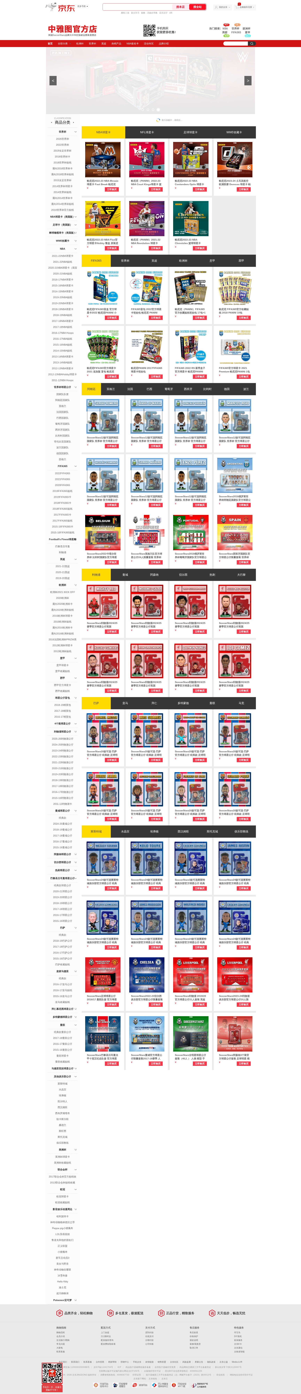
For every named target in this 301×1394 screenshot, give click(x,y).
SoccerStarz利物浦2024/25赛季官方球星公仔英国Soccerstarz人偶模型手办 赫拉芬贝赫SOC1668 (147, 684)
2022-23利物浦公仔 (62, 756)
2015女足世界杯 (62, 180)
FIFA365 (62, 466)
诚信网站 (141, 1385)
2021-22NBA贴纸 (62, 261)
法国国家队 (62, 412)
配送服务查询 (107, 1340)
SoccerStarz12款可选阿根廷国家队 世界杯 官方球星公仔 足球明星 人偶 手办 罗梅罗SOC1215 (102, 439)
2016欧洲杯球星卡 (62, 615)
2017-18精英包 (62, 710)
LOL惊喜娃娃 (62, 1234)
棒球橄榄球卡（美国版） (62, 232)
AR (170, 13)
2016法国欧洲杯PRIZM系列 (62, 640)
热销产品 (116, 43)
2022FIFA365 (62, 473)
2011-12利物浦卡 (62, 803)
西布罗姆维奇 (62, 1113)
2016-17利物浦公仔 (62, 792)
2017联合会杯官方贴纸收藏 (62, 1177)
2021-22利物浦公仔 (62, 762)
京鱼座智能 (239, 1351)
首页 (50, 43)
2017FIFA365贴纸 (62, 520)
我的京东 (223, 7)
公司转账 (149, 1344)
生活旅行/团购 (63, 1340)
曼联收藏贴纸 (62, 1061)
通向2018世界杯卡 (62, 168)
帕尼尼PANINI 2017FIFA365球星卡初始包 (146, 370)
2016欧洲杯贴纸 (62, 621)
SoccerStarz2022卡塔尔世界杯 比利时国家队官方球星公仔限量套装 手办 (102, 555)
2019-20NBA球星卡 (62, 303)
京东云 (164, 1378)
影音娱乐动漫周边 (62, 1209)
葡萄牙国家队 (62, 423)
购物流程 (60, 1332)
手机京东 (137, 1362)
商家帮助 (112, 1362)
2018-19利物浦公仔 (62, 780)
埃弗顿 (62, 1095)
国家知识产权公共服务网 (199, 1385)
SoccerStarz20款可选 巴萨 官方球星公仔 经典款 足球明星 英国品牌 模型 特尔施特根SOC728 (190, 753)
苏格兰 (62, 459)
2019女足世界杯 (62, 150)
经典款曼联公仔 (62, 1032)
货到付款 (149, 1332)
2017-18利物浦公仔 (62, 786)
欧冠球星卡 (62, 1196)
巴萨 (62, 927)
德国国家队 (62, 453)
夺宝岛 (237, 1332)
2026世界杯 (62, 138)
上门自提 (105, 1332)
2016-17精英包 (62, 716)
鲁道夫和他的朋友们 (63, 1240)
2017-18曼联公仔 (62, 1038)
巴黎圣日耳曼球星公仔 (62, 878)
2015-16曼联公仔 (62, 1049)
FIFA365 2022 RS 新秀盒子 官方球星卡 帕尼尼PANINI (190, 370)
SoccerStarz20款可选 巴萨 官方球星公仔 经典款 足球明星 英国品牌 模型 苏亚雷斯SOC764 (146, 753)
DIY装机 (238, 1336)
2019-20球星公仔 (62, 897)
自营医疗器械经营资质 (165, 1367)
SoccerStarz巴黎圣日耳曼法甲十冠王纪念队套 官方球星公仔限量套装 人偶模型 (102, 1057)
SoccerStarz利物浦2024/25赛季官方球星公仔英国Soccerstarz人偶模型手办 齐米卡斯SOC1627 (103, 684)
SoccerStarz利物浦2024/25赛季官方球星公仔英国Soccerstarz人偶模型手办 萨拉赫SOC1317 (147, 625)
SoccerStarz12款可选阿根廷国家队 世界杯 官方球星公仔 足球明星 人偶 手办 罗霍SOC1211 (234, 439)
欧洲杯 (80, 43)
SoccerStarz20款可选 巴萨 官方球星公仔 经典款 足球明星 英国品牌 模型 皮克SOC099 (234, 812)
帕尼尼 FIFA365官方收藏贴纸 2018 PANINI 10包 (234, 311)
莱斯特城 (62, 1083)
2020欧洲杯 (62, 598)
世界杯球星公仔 (62, 387)
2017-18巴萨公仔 (62, 946)
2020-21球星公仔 (62, 891)
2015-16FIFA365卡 (62, 526)
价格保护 (194, 1336)
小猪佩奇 (62, 1251)
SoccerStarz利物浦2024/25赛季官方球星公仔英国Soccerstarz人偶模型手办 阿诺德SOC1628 (191, 625)
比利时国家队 (62, 435)
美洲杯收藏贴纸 (62, 1162)
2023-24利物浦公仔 (62, 750)
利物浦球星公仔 (62, 731)
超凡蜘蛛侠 (62, 1293)
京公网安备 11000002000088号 (74, 1367)
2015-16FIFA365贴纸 (62, 532)
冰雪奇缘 (62, 1275)
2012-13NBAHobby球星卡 (62, 374)
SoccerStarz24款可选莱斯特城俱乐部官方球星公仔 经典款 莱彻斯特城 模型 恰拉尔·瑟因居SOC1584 (234, 940)
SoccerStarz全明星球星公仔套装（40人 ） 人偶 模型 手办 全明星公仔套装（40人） (190, 1057)
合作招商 (100, 1362)
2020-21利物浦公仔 (62, 768)
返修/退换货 (195, 1344)
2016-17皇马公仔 (62, 984)
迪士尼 (62, 1287)
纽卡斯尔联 (62, 1119)
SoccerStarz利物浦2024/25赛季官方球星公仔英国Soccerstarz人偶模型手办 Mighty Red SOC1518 (102, 625)
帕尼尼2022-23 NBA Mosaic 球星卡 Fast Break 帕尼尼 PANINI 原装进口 (102, 182)
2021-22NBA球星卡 (62, 255)
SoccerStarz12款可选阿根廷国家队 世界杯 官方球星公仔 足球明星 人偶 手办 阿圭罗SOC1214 (147, 498)
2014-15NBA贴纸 (62, 350)
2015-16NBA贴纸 (62, 344)
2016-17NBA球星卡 (62, 279)
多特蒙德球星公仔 (62, 1016)
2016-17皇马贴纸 (62, 990)
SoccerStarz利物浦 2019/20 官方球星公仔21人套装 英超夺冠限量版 (190, 998)
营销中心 (125, 1362)
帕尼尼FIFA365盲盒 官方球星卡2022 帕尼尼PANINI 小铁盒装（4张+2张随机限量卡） (102, 311)
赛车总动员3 (62, 1257)
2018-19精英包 (62, 705)
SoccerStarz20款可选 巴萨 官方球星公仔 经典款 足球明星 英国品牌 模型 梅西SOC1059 (102, 753)
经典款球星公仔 (62, 885)
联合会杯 (62, 1169)
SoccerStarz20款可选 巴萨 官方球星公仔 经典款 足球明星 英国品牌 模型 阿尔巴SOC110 (102, 812)
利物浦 (62, 552)
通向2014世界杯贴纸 (62, 204)
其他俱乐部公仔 (62, 1076)
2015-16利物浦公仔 (62, 798)
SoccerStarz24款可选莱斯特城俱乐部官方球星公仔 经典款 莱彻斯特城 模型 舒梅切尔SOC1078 (102, 940)
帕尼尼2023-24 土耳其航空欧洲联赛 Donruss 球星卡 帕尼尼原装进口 (235, 182)
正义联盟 (62, 1246)
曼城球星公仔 (62, 810)
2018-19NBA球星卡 (62, 309)
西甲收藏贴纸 (62, 691)
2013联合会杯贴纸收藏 (62, 1182)
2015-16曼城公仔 (62, 847)
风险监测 (186, 1362)
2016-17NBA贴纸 (62, 338)
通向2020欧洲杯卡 (62, 604)
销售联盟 (162, 1362)
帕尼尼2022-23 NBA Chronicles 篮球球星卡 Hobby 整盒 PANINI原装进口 (189, 241)
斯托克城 (62, 1137)
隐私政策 (211, 1362)
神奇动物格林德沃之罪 (62, 1222)
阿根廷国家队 (62, 400)
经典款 (62, 817)
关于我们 (63, 1362)
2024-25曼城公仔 (62, 823)
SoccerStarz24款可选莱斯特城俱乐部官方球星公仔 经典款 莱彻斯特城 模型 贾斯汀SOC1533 (234, 881)
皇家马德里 (62, 971)
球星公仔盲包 (62, 697)
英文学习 (135, 13)
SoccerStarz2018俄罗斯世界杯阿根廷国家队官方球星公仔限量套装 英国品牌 (235, 498)
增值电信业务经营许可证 (241, 1375)
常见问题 (60, 1344)
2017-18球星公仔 (62, 909)
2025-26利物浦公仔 (62, 738)
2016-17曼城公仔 (62, 841)
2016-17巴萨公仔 (62, 952)
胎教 (143, 13)
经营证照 (137, 1375)
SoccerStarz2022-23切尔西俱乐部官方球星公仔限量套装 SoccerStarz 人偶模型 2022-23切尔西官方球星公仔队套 (147, 998)
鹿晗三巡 (125, 13)
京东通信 (238, 1348)
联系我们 (75, 1362)
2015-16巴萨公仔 (62, 958)
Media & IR (237, 1362)
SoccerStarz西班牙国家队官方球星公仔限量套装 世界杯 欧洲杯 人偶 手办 (234, 555)
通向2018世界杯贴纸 (62, 174)
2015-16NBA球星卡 (62, 285)
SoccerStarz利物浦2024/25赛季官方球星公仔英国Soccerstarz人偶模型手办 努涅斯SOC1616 (191, 684)
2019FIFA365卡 (62, 497)
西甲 (62, 678)
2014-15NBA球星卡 (62, 291)
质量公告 (199, 1362)
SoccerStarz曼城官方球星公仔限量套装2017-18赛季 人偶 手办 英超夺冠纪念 (146, 1057)
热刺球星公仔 (62, 870)
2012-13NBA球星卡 (62, 368)
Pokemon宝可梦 (62, 1300)
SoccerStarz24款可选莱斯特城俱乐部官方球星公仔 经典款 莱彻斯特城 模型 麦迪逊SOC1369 (147, 940)
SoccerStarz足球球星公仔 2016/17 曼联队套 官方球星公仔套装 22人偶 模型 (102, 998)
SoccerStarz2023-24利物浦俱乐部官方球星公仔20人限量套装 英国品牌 (234, 998)
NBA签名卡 (132, 43)
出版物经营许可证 (152, 1371)
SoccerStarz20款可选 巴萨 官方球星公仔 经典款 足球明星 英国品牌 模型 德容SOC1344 (190, 812)
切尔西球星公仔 (62, 862)
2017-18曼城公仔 (62, 835)
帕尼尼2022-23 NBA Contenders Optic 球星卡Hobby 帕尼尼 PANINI (189, 182)
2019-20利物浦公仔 (62, 774)
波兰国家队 (62, 447)
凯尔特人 (62, 1101)
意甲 (62, 658)
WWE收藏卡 (62, 240)
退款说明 (194, 1340)
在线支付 (149, 1336)
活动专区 (149, 43)
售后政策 (194, 1332)
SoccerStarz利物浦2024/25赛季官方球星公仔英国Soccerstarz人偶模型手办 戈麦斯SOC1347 (235, 684)
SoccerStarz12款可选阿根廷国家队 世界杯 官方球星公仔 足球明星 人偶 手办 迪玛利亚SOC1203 (147, 439)
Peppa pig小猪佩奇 (62, 1228)
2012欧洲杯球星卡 (62, 645)
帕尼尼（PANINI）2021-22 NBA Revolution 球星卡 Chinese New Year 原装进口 (147, 241)
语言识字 (163, 13)
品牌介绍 (164, 43)
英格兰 (62, 406)
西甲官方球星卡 (62, 685)
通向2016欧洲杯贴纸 (62, 633)
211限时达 (106, 1336)
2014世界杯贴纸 (62, 192)
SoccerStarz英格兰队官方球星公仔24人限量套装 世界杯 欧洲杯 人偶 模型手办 (146, 555)
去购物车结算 (246, 7)
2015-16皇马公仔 (62, 996)
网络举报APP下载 (180, 1385)
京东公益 (223, 1362)
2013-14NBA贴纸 (62, 362)
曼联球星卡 (62, 1055)
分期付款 (149, 1340)
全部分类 (63, 43)
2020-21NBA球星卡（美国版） (62, 268)
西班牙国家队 (62, 429)
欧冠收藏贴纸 (62, 1202)
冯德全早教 (152, 13)
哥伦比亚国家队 (62, 441)
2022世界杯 (62, 144)
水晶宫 (62, 1089)
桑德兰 (62, 1125)
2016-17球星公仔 (62, 915)
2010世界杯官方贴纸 (62, 209)
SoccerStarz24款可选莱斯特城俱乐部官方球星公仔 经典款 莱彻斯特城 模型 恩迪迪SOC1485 (190, 940)
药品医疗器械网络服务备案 (138, 1367)
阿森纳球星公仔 (62, 854)
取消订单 (194, 1348)
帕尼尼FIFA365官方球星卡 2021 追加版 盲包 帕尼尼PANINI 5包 (101, 370)
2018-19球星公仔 (62, 903)
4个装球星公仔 (63, 723)
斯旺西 (62, 1131)
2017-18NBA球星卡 (62, 321)
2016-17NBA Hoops (63, 332)
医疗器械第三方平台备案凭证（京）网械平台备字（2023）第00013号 (178, 1375)
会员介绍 (60, 1336)
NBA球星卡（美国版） (62, 216)
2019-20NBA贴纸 (62, 297)
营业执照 (220, 1375)
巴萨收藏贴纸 (62, 964)
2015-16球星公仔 (62, 921)
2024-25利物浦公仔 (62, 744)
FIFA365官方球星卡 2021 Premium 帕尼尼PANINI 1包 (234, 370)
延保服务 (238, 1340)
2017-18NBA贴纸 (62, 327)
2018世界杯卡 (62, 156)
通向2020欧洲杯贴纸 (62, 609)
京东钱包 (153, 1378)
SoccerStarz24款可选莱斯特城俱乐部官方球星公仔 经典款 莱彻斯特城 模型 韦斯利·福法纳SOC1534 (102, 881)
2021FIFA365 (62, 479)
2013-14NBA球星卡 (62, 356)
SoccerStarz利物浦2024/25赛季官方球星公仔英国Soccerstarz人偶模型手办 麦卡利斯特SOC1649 (235, 625)
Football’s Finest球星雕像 (62, 543)
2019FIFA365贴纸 (62, 491)
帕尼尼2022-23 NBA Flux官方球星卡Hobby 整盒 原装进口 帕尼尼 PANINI (102, 241)
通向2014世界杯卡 (62, 198)
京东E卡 (238, 1344)
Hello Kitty (62, 1281)
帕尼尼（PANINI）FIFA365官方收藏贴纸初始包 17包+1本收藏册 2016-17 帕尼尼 (190, 311)
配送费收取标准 (108, 1344)
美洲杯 (62, 1149)
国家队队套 (62, 394)
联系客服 (60, 1351)
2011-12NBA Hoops (62, 380)
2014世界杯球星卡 (62, 186)
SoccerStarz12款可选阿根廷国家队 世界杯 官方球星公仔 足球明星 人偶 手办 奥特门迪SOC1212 (102, 498)
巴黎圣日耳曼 (62, 546)
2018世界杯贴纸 (62, 162)
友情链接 (149, 1362)
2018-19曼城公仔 (62, 829)
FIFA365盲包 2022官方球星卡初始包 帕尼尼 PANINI (146, 311)
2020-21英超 (63, 572)
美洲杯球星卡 (62, 1156)
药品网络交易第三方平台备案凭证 (195, 1367)
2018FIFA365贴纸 (62, 508)
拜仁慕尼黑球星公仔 (63, 1008)
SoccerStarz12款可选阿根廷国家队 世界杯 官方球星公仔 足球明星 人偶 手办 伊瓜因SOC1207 (190, 439)
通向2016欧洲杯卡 (62, 627)
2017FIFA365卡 (62, 514)
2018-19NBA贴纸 (62, 315)
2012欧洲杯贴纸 (62, 651)
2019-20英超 (63, 578)
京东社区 (174, 1362)
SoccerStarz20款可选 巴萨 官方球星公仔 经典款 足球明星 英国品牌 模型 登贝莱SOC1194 (234, 753)
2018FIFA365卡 (62, 502)
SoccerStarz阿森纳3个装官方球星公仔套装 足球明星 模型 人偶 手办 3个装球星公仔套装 (234, 1057)
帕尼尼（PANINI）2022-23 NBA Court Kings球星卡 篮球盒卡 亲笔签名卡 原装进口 (146, 182)
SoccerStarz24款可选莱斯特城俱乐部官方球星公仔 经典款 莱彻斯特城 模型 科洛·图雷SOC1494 (147, 881)
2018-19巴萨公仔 (62, 940)
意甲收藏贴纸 (62, 671)
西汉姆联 (62, 1107)
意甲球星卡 (62, 665)
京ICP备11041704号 (103, 1367)
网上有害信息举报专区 (160, 1385)
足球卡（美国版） (62, 224)
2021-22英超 (63, 566)
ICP (119, 1367)
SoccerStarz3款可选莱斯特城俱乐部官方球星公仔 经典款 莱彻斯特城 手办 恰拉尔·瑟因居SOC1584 (190, 881)
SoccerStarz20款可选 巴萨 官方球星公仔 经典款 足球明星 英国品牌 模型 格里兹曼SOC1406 (146, 812)
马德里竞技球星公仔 (63, 1068)
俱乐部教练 (62, 1142)
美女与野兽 (62, 1263)
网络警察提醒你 (121, 1385)
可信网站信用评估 (102, 1385)
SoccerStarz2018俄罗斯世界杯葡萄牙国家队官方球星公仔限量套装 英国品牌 (191, 555)
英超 (103, 43)
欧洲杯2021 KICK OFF (62, 592)
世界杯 (92, 43)
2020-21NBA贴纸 (62, 273)
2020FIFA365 (62, 485)
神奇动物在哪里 (62, 1269)
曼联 (62, 1025)
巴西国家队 (62, 417)
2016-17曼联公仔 (62, 1043)
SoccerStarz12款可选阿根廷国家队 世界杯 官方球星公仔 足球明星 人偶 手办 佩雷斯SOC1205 (190, 498)
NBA (62, 248)
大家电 (59, 1348)
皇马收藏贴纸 (62, 1002)
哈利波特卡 (62, 1216)
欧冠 (62, 1189)
